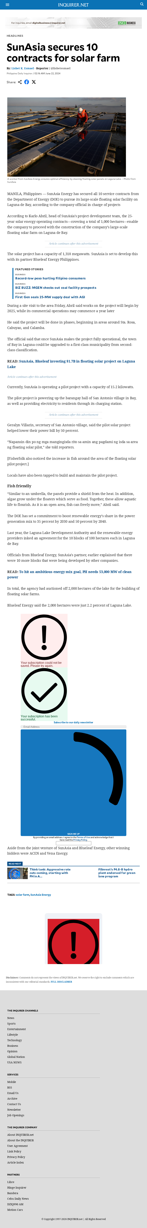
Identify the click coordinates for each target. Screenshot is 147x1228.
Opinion (12, 1051)
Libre (10, 1182)
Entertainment (16, 1029)
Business (12, 1046)
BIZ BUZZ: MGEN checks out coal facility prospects (55, 287)
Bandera (12, 1193)
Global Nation (16, 1057)
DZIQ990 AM (15, 1204)
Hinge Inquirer (16, 1187)
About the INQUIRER (20, 1140)
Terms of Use (83, 837)
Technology (14, 1040)
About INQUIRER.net (20, 1135)
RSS (9, 1087)
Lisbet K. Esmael (22, 68)
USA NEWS (14, 1062)
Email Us (12, 1093)
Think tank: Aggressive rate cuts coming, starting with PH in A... (50, 872)
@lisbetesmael (60, 68)
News (10, 1018)
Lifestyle (12, 1034)
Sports (11, 1023)
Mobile (11, 1082)
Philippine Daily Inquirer (19, 73)
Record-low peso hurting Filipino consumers (50, 278)
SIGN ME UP (73, 834)
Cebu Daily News (18, 1198)
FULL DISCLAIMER (61, 981)
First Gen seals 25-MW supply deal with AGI (50, 297)
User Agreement (17, 1146)
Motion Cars (15, 1210)
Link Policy (14, 1151)
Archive (12, 1098)
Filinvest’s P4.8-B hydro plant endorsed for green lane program (116, 872)
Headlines (15, 36)
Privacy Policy (80, 839)
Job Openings (15, 1115)
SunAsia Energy (40, 895)
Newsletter (14, 1109)
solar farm (22, 895)
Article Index (15, 1162)
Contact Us (14, 1104)
